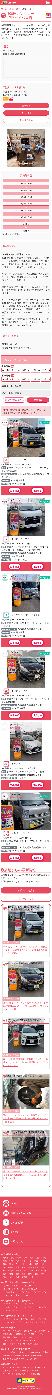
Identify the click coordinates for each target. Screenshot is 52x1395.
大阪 (36, 1267)
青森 (13, 1257)
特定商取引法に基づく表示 (13, 1358)
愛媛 (17, 1273)
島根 (25, 1270)
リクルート (35, 1370)
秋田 (31, 1257)
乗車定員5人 (8, 1334)
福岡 (30, 1273)
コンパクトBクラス (29, 1288)
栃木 (11, 1261)
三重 (17, 1267)
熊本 (5, 1277)
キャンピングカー (28, 1340)
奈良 (5, 1270)
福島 (44, 1257)
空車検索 (38, 400)
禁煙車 (31, 1334)
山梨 (30, 1264)
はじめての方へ (9, 1352)
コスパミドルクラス (39, 1319)
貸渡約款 (18, 1355)
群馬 (17, 1261)
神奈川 (43, 1261)
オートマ (6, 1330)
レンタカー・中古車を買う (34, 1367)
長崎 (42, 1273)
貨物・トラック (9, 1343)
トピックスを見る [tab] (26, 890)
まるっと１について (11, 1370)
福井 (23, 1264)
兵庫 (42, 1267)
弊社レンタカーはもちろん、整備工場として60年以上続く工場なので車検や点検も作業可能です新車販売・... (25, 1118)
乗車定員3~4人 (44, 1330)
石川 (17, 1264)
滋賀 (23, 1267)
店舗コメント (11, 246)
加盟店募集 (35, 1373)
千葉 (30, 1261)
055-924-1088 (20, 91)
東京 (36, 1261)
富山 (11, 1264)
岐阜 (42, 1264)
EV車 (15, 1337)
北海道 (5, 1257)
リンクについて (33, 1358)
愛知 (11, 1267)
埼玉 (23, 1261)
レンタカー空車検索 (17, 359)
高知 (23, 1273)
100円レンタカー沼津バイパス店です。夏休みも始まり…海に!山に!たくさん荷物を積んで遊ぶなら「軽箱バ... (25, 950)
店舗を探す (14, 8)
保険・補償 (7, 1355)
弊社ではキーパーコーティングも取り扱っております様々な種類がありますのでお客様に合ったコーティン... (25, 1174)
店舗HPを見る (26, 120)
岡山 (31, 1270)
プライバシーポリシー (33, 1355)
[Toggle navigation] (48, 2)
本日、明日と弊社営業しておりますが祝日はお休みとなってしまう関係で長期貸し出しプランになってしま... (25, 1062)
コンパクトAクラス (11, 1288)
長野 (36, 1264)
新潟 (5, 1264)
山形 (38, 1257)
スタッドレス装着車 (11, 1340)
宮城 (25, 1257)
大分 (11, 1277)
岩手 (19, 1257)
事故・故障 (35, 1352)
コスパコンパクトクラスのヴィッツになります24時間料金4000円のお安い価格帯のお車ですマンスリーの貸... (26, 1006)
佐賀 (36, 1273)
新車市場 (24, 1370)
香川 (11, 1273)
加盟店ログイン (22, 1373)
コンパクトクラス (10, 1307)
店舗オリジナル (21, 1295)
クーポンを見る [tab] (26, 898)
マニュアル (17, 1330)
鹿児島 (24, 1277)
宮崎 (17, 1277)
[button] (5, 148)
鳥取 (19, 1270)
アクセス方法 (11, 335)
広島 (38, 1270)
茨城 (5, 1261)
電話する (26, 105)
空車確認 (14, 490)
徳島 (5, 1273)
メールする (26, 112)
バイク (37, 1337)
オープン (40, 1334)
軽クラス (7, 1285)
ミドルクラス (8, 1292)
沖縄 (31, 1277)
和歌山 (12, 1270)
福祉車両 (6, 1337)
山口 (44, 1270)
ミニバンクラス (23, 1292)
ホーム (4, 8)
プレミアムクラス (39, 1292)
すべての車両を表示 (14, 400)
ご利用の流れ (23, 1352)
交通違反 (46, 1352)
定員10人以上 (33, 1343)
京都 (30, 1267)
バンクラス (7, 1295)
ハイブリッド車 (26, 1337)
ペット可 (21, 1343)
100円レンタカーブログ (12, 1367)
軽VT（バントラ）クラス (23, 1285)
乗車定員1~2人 (30, 1330)
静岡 (5, 1267)
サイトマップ (8, 1373)
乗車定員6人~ (20, 1334)
